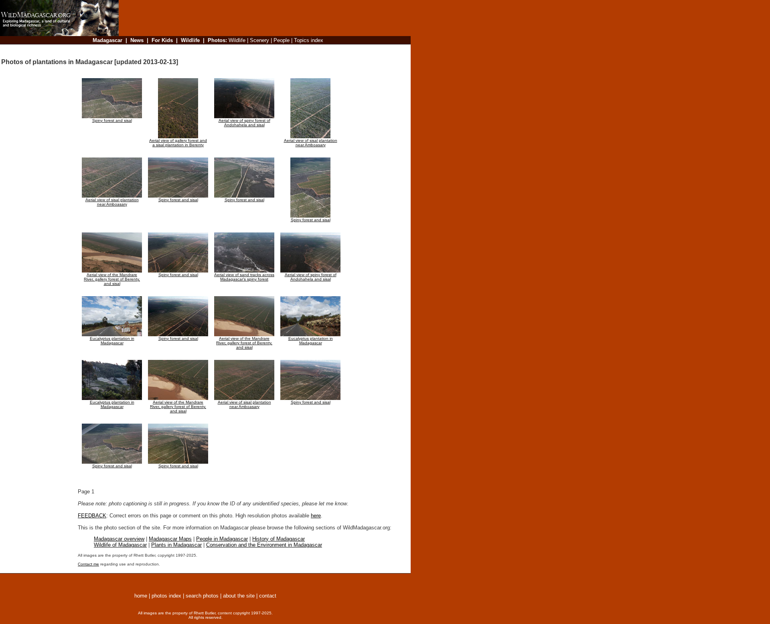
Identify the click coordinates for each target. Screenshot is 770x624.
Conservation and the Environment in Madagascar (264, 545)
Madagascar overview (119, 539)
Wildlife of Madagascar (120, 545)
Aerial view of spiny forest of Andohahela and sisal (244, 122)
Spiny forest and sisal (112, 120)
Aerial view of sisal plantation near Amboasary (310, 142)
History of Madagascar (278, 539)
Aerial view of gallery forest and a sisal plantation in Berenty (178, 142)
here (316, 516)
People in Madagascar (222, 539)
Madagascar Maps (170, 539)
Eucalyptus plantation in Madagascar (112, 340)
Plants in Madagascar (176, 545)
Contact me (88, 564)
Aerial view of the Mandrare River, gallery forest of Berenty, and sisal (112, 279)
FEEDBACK (92, 516)
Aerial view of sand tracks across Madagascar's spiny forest (244, 277)
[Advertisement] (262, 50)
